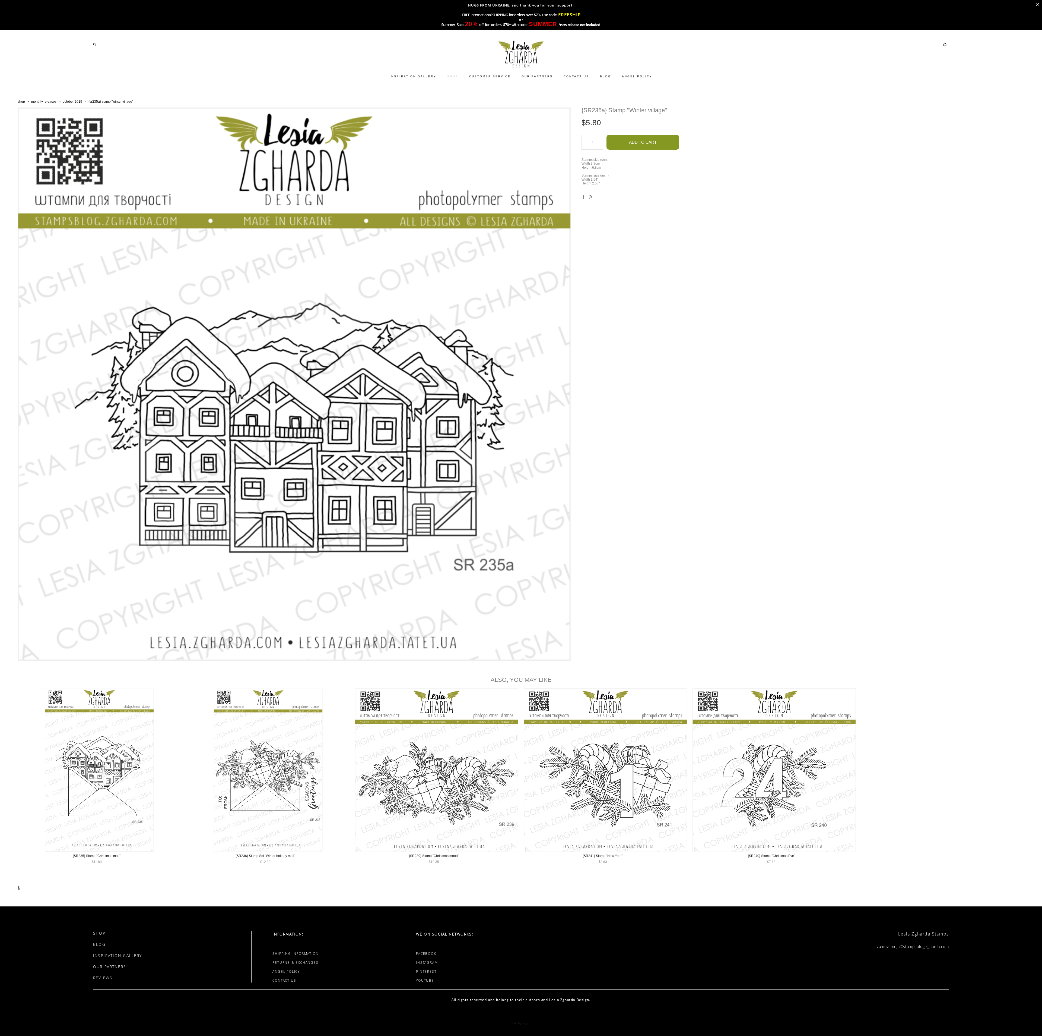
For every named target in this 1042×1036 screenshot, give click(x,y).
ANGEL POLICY (637, 76)
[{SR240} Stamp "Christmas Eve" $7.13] (774, 770)
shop (21, 101)
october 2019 (72, 101)
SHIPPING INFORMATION (295, 953)
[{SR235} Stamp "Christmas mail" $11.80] (99, 770)
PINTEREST (426, 971)
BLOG (605, 76)
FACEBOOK (426, 953)
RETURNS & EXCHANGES (295, 962)
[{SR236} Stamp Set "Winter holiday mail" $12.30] (268, 770)
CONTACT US (576, 76)
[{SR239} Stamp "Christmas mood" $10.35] (436, 770)
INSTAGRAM (427, 962)
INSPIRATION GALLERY (413, 76)
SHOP (452, 76)
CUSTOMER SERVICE (490, 76)
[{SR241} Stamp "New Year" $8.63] (605, 770)
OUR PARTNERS (537, 76)
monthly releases (43, 101)
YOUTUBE (425, 980)
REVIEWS (102, 977)
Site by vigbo (521, 1023)
